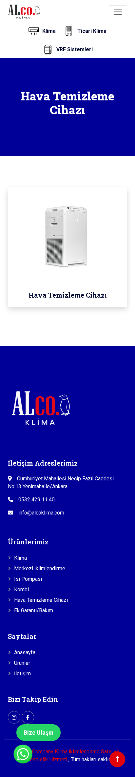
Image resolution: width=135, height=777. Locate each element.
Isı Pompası (28, 579)
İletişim (22, 673)
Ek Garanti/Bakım (33, 610)
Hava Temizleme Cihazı (41, 600)
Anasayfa (24, 652)
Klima (20, 558)
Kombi (21, 589)
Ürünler (22, 663)
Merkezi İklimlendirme (39, 568)
